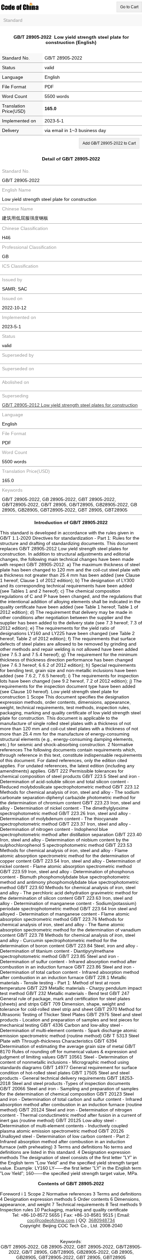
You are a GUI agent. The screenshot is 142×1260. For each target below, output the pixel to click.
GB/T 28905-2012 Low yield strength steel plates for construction (70, 405)
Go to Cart (129, 7)
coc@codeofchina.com (51, 1220)
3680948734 (102, 1220)
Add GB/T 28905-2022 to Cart (109, 143)
